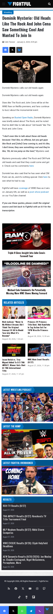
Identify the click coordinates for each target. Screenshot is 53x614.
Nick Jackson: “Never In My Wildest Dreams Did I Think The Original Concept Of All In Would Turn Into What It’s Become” (13, 328)
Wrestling (8, 12)
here (31, 166)
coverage (23, 188)
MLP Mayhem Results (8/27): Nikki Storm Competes (23, 531)
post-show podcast (39, 192)
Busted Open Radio (24, 117)
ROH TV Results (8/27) (14, 505)
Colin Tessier (9, 42)
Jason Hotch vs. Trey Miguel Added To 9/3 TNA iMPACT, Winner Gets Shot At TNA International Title (13, 365)
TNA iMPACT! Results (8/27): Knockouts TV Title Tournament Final (24, 518)
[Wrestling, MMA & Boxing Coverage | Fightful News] (19, 4)
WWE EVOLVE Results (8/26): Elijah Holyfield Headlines (25, 545)
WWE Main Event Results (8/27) (38, 361)
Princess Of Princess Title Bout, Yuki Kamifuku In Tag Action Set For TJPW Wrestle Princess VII (39, 327)
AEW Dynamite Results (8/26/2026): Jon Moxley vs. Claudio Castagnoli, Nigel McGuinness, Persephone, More (27, 559)
